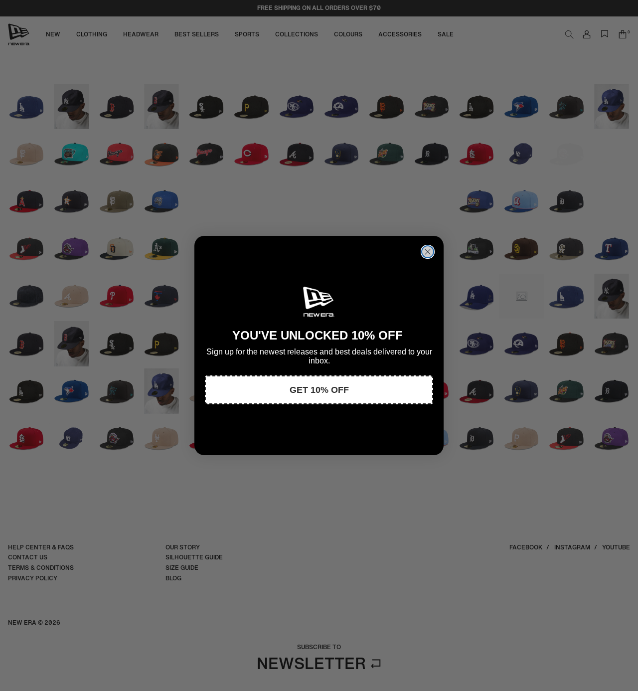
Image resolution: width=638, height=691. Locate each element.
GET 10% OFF (319, 390)
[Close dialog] (428, 252)
